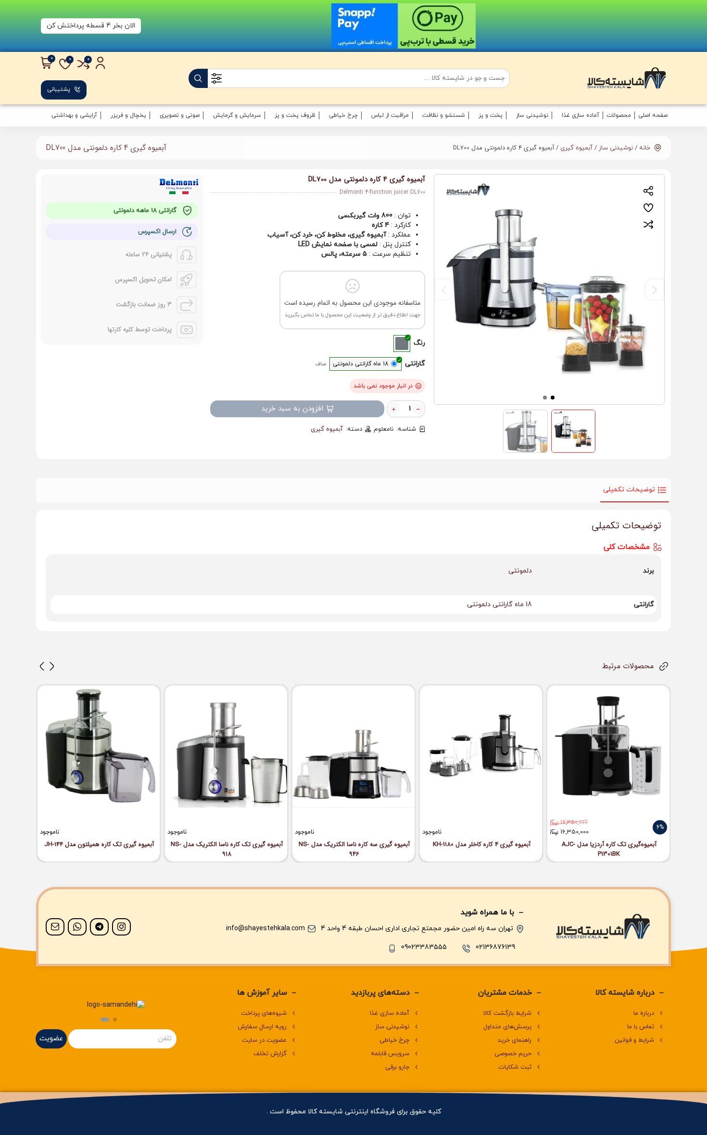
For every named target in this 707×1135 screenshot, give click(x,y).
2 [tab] (545, 397)
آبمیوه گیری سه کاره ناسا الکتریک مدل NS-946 (354, 849)
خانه (644, 148)
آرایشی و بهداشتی (74, 115)
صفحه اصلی (653, 115)
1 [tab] (553, 397)
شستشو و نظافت (443, 115)
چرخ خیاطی (343, 115)
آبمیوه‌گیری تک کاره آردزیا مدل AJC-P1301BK (609, 849)
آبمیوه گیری (576, 148)
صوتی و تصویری (180, 115)
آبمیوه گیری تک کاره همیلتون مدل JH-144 (99, 844)
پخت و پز (491, 115)
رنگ (419, 343)
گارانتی (415, 363)
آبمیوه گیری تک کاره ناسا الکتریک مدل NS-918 (227, 849)
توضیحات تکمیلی (629, 489)
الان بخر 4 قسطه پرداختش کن (91, 25)
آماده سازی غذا (580, 115)
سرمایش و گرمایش (237, 115)
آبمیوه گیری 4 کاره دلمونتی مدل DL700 (106, 148)
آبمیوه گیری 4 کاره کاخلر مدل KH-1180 (481, 844)
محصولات (618, 115)
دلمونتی (520, 570)
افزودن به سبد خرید (292, 409)
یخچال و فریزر (128, 115)
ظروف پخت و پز (295, 115)
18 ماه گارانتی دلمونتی (499, 604)
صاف (320, 364)
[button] (52, 666)
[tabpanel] (549, 289)
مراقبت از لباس (390, 115)
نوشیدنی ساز (532, 115)
